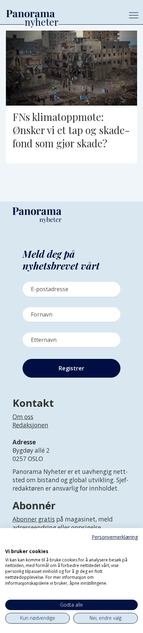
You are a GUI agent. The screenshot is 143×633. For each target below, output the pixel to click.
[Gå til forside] (61, 13)
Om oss (22, 417)
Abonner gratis (33, 519)
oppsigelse (86, 528)
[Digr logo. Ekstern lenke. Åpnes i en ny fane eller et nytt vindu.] (10, 544)
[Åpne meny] (133, 15)
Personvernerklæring (115, 537)
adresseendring (34, 528)
